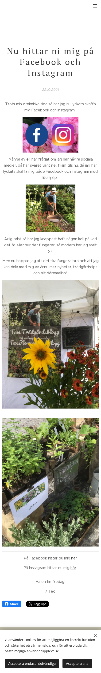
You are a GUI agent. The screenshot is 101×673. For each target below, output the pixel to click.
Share (14, 604)
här (74, 558)
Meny (95, 6)
